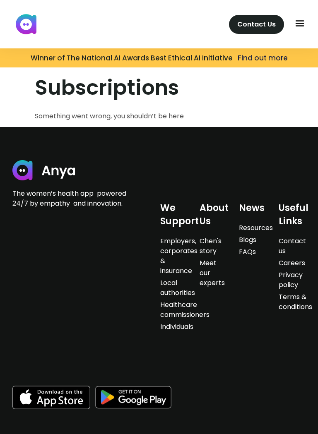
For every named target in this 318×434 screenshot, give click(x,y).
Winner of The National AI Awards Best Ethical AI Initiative (134, 58)
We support (179, 214)
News (252, 207)
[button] (299, 24)
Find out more (263, 58)
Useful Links (293, 214)
